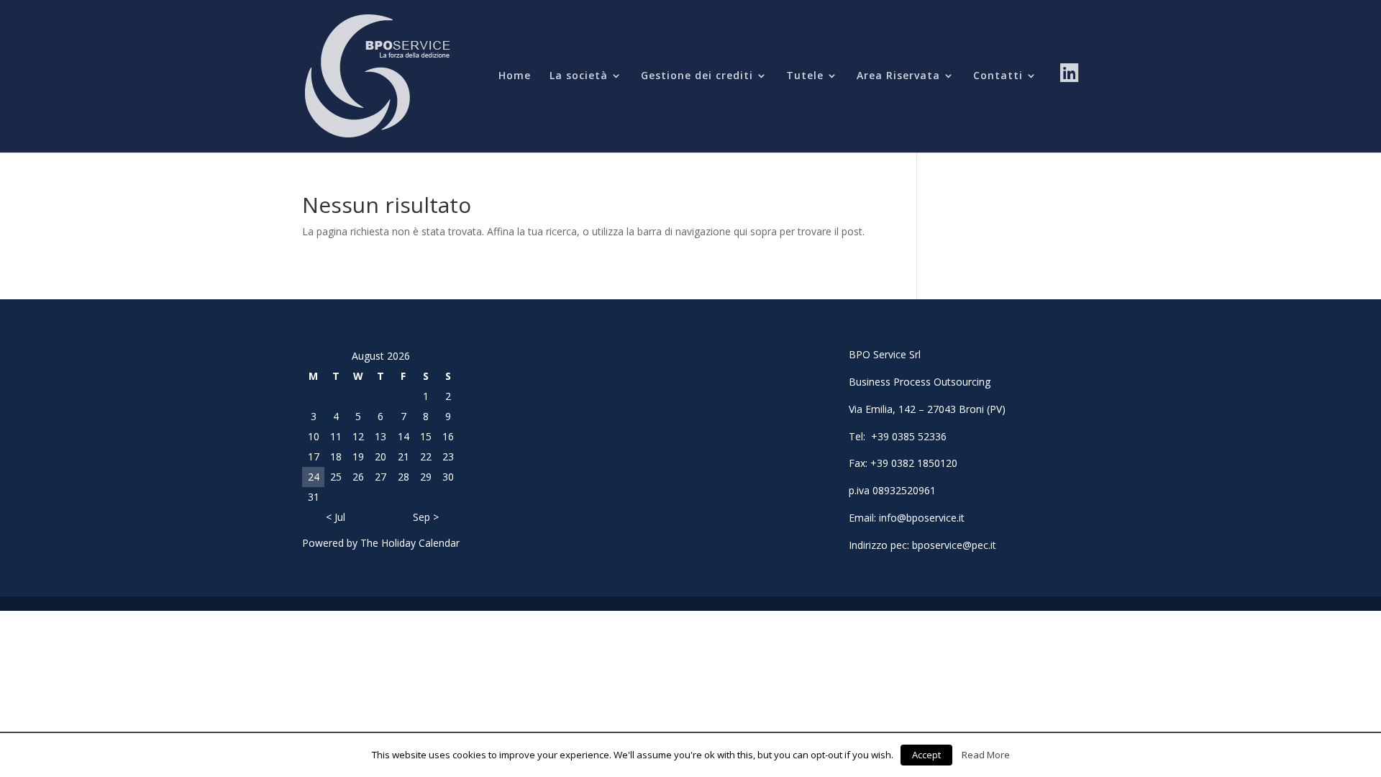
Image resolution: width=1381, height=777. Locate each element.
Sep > (426, 517)
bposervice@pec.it (954, 545)
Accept (926, 754)
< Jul (335, 517)
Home (514, 76)
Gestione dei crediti (697, 76)
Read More (986, 754)
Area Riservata (898, 76)
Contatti (998, 76)
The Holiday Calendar (410, 543)
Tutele (805, 76)
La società (579, 76)
